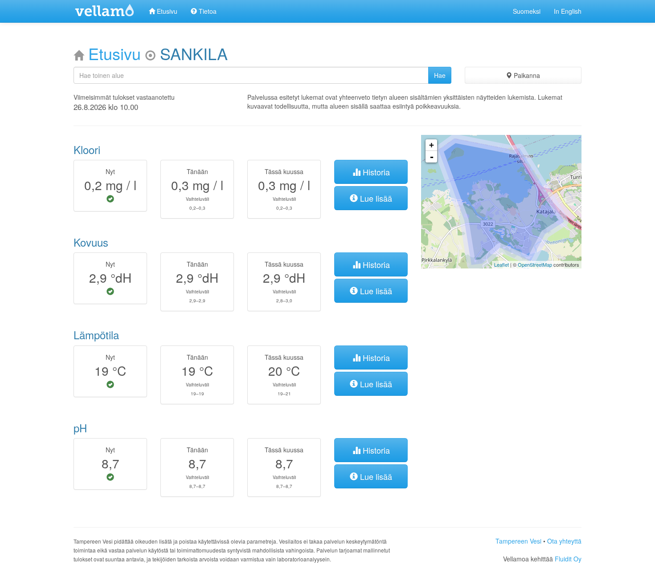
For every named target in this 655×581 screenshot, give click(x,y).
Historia (375, 172)
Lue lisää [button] (375, 198)
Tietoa (207, 11)
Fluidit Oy (568, 558)
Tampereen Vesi (518, 540)
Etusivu (166, 11)
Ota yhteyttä (564, 540)
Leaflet (501, 264)
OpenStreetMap (535, 264)
